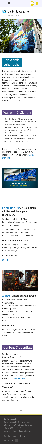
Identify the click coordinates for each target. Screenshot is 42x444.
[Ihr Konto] (32, 3)
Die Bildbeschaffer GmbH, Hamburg (17, 422)
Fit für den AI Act (11, 207)
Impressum (8, 431)
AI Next (6, 295)
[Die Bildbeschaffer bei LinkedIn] (20, 436)
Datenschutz (23, 431)
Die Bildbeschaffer (10, 419)
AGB (31, 431)
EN (20, 440)
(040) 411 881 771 (16, 428)
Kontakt (15, 431)
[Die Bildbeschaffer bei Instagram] (24, 436)
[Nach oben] (21, 412)
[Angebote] (38, 3)
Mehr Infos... (7, 260)
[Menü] (9, 3)
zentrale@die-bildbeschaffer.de (20, 425)
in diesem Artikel (19, 378)
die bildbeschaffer (19, 11)
